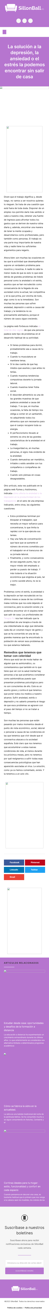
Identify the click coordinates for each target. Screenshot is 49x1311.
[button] (4, 32)
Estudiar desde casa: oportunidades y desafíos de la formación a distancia (24, 1027)
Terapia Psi (9, 618)
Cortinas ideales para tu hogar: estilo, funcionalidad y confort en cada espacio (22, 1186)
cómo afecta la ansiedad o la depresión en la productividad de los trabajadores (23, 497)
